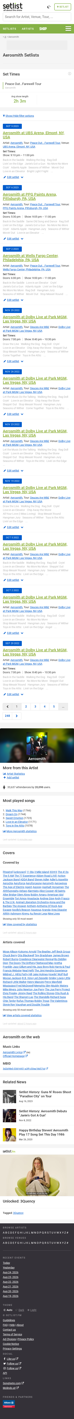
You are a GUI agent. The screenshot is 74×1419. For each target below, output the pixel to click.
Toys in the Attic (15, 825)
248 (7, 716)
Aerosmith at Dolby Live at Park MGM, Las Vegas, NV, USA (35, 319)
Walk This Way (14, 810)
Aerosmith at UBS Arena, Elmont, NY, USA (33, 135)
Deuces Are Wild (39, 326)
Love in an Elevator (17, 821)
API (5, 1373)
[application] (37, 1175)
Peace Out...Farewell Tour (45, 142)
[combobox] (37, 16)
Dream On (11, 814)
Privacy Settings (12, 1348)
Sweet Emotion (14, 818)
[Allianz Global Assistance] (9, 1403)
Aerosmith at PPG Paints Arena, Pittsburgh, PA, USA (30, 196)
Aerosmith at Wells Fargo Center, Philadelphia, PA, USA (30, 257)
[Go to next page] (16, 716)
